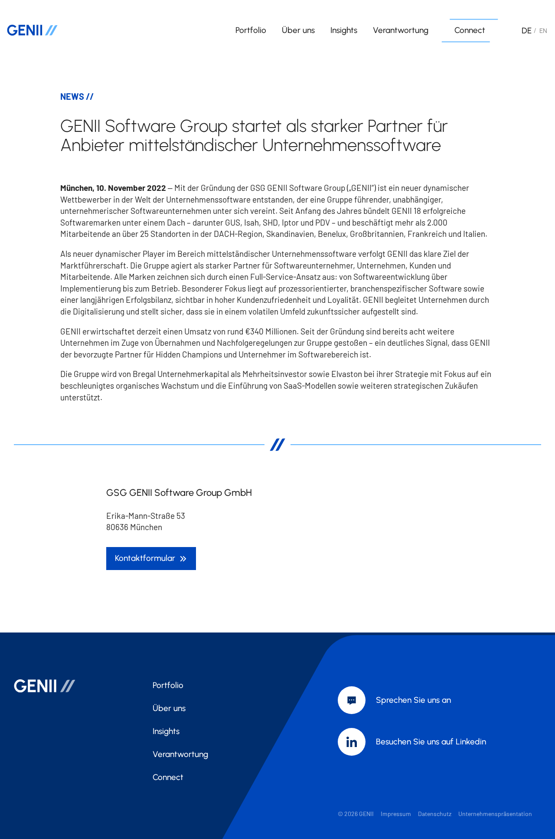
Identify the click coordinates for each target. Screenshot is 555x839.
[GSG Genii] (66, 30)
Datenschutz (434, 813)
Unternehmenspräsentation (495, 813)
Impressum (396, 813)
